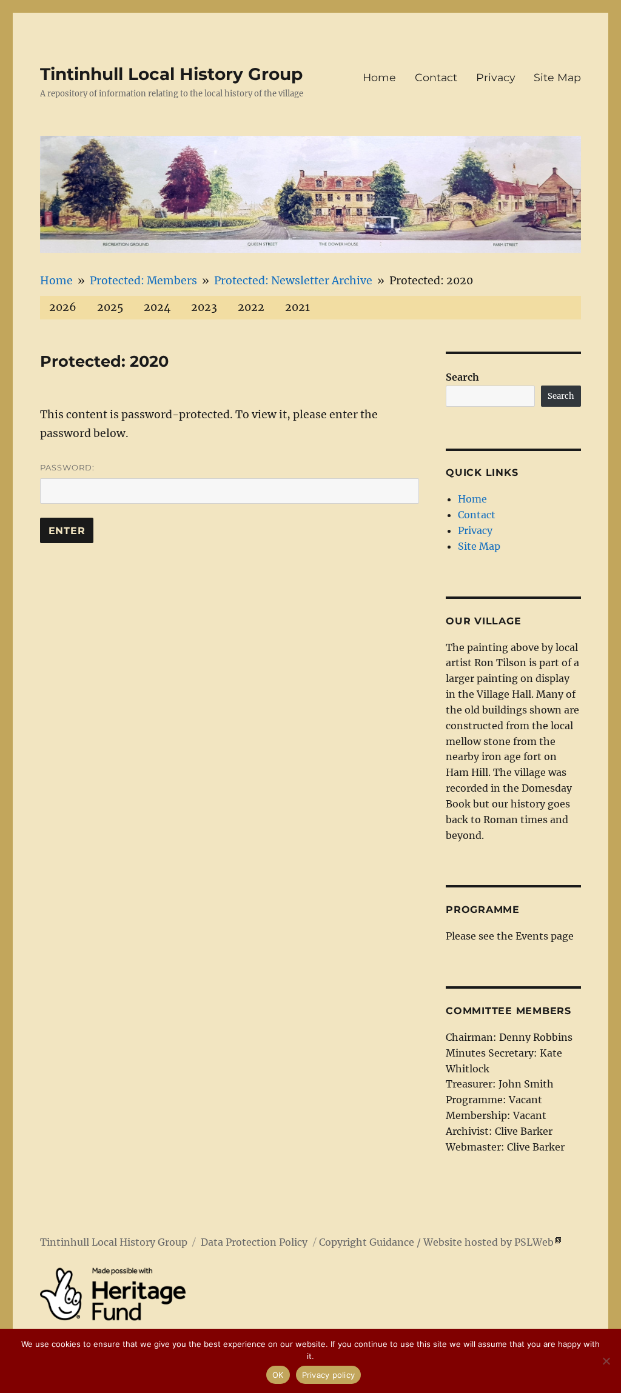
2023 (204, 307)
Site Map (557, 77)
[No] (606, 1361)
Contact (436, 77)
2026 (62, 307)
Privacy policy (328, 1375)
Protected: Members (143, 280)
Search (462, 377)
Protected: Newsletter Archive (293, 280)
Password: (67, 467)
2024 (157, 307)
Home (379, 77)
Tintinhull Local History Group (171, 74)
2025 (110, 307)
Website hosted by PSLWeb (488, 1242)
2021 (297, 307)
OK (278, 1375)
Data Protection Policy (254, 1242)
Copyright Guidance (366, 1242)
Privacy (495, 77)
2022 (251, 307)
